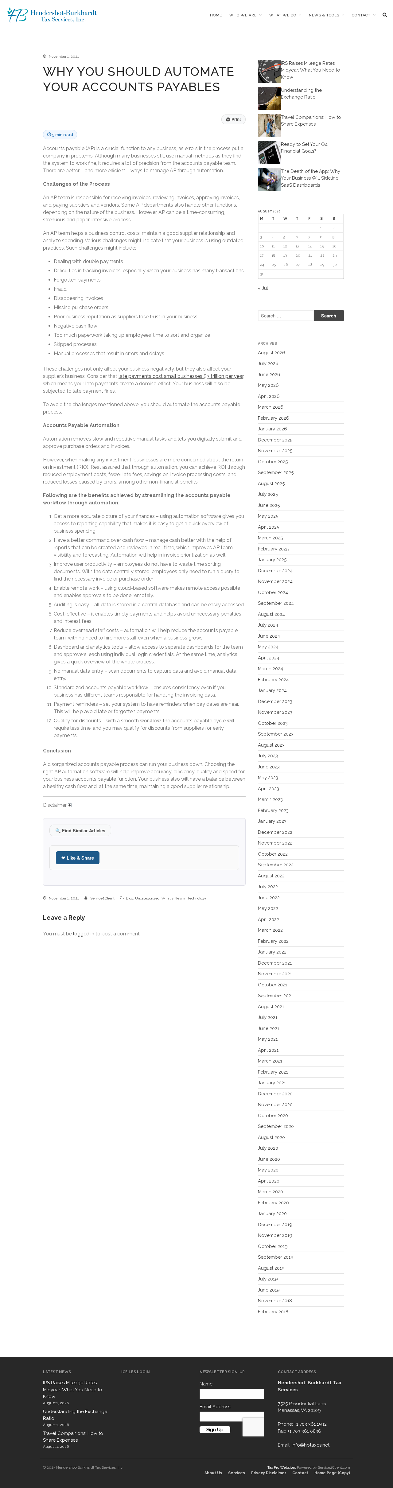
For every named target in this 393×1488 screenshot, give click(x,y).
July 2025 (268, 494)
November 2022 (275, 843)
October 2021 (272, 985)
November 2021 (275, 974)
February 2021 (273, 1072)
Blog (129, 898)
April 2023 (268, 788)
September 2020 (276, 1126)
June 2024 (269, 636)
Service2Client (102, 898)
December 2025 (275, 440)
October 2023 (273, 723)
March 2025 (270, 538)
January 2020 (272, 1213)
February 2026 (273, 418)
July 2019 (268, 1279)
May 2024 (268, 647)
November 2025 (275, 450)
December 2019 (275, 1224)
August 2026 (271, 352)
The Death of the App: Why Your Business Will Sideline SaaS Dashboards (310, 178)
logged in (83, 934)
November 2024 (275, 581)
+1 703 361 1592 (310, 1424)
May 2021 (268, 1039)
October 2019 (273, 1246)
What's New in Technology (183, 898)
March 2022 (270, 930)
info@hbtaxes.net (310, 1445)
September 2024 (276, 603)
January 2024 (272, 690)
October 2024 (273, 592)
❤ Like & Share (77, 857)
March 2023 (270, 799)
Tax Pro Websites (281, 1467)
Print (233, 119)
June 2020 (269, 1159)
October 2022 (273, 854)
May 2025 (268, 516)
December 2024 (275, 570)
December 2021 (275, 963)
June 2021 (268, 1028)
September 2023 (276, 734)
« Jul (263, 288)
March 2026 (270, 407)
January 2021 (272, 1083)
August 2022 (271, 876)
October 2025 (273, 461)
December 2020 (275, 1094)
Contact (361, 15)
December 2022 (275, 832)
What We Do (282, 15)
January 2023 (272, 821)
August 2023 (271, 745)
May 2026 (268, 385)
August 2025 (271, 483)
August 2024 (271, 614)
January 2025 (272, 559)
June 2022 (269, 897)
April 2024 (268, 658)
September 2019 (276, 1257)
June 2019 (269, 1290)
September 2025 (276, 472)
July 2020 (268, 1148)
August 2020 (271, 1137)
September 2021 (275, 995)
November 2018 (275, 1300)
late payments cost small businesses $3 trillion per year (181, 376)
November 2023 (275, 712)
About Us (213, 1473)
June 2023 (269, 767)
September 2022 (276, 865)
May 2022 (268, 908)
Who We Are (243, 15)
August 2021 (271, 1006)
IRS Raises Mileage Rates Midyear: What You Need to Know (310, 70)
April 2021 (268, 1050)
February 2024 (273, 679)
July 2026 (268, 363)
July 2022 (268, 886)
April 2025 (268, 527)
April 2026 (269, 396)
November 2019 (275, 1235)
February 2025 (273, 549)
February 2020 (273, 1203)
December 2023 (275, 701)
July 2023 (268, 756)
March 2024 (270, 668)
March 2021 (270, 1061)
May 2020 (268, 1170)
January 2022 (272, 952)
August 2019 (271, 1268)
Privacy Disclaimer (268, 1473)
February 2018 (273, 1312)
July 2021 (267, 1017)
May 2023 (268, 777)
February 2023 (273, 810)
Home (216, 15)
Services (236, 1473)
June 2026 (269, 374)
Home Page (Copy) (332, 1473)
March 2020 (270, 1192)
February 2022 (273, 941)
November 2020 (275, 1104)
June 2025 (269, 505)
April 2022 (268, 919)
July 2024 (268, 625)
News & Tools (324, 15)
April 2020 (268, 1181)
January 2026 (272, 429)
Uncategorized (147, 898)
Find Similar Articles (80, 830)
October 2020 (273, 1115)
